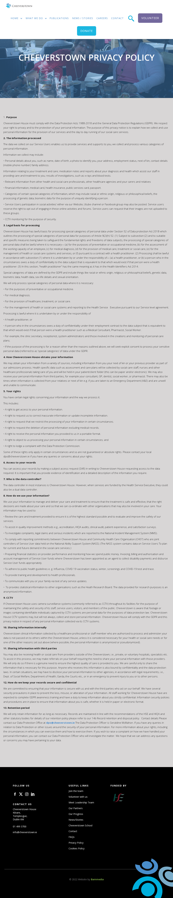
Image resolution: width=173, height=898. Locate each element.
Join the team (76, 791)
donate (86, 31)
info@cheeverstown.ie (25, 832)
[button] (15, 18)
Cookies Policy (76, 848)
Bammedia (97, 879)
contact (117, 18)
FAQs (72, 837)
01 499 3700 (19, 826)
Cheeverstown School (80, 825)
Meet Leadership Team (81, 802)
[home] (18, 6)
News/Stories (76, 819)
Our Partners (76, 808)
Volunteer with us (78, 796)
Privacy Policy (76, 842)
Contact (73, 831)
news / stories (82, 18)
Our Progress (76, 814)
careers (102, 18)
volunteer (150, 18)
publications (59, 18)
